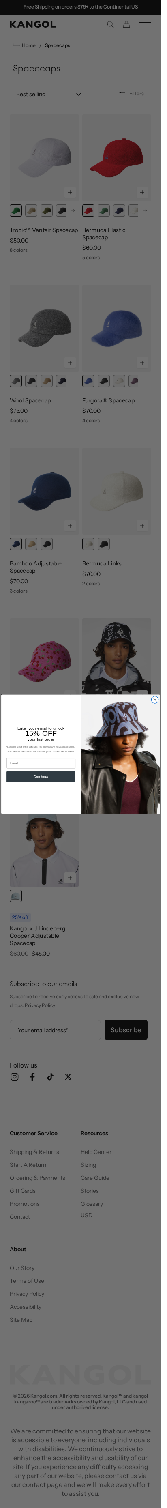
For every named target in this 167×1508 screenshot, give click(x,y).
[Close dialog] (154, 699)
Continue (41, 776)
